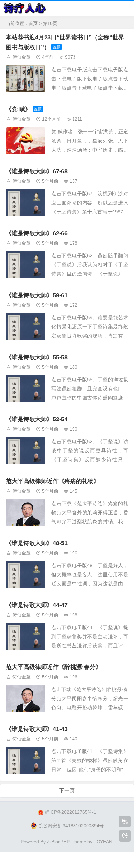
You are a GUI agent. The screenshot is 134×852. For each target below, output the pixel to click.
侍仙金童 (21, 57)
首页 (33, 23)
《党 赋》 (18, 109)
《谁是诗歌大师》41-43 (37, 729)
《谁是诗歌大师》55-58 (37, 357)
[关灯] (125, 836)
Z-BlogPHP (58, 841)
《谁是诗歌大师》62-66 (37, 233)
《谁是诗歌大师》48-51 (37, 543)
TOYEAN (103, 841)
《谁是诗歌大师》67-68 (37, 171)
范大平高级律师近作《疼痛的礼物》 (53, 481)
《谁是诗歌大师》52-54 (37, 419)
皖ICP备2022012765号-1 (70, 812)
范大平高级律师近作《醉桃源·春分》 (53, 667)
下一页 (67, 790)
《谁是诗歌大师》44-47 (37, 605)
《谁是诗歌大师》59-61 (37, 295)
